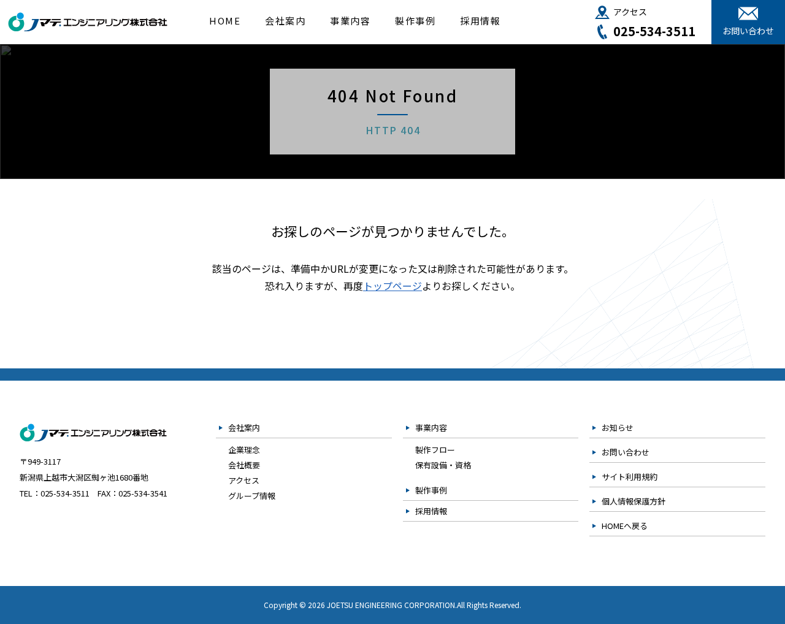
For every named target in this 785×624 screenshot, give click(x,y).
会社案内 (285, 20)
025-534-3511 (654, 31)
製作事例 (415, 20)
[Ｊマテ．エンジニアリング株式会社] (87, 24)
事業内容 (350, 20)
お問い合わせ (748, 31)
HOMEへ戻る (625, 525)
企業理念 (244, 449)
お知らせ (618, 427)
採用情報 (480, 20)
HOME (224, 20)
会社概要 (244, 465)
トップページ (392, 285)
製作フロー (435, 449)
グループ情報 (251, 495)
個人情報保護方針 (633, 501)
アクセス (630, 12)
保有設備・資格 (443, 465)
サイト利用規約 (629, 476)
